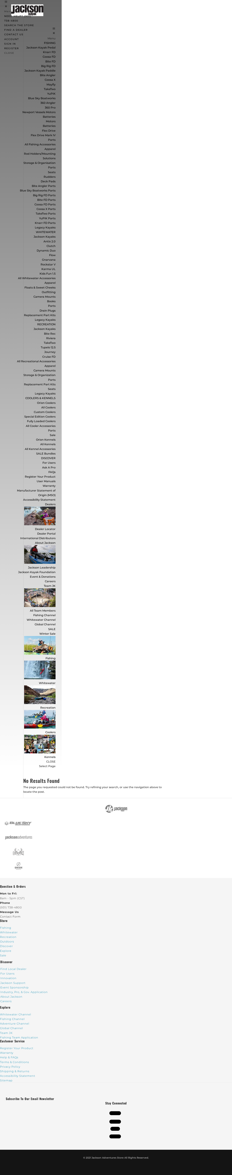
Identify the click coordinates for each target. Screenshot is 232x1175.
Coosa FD (49, 56)
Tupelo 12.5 (48, 347)
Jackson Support (12, 983)
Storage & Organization (39, 375)
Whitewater (47, 683)
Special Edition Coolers (40, 416)
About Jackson (45, 542)
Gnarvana (49, 259)
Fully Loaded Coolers (41, 421)
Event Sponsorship (14, 987)
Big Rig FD (48, 66)
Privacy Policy (10, 1066)
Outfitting (49, 292)
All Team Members (43, 610)
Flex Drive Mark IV (43, 135)
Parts (52, 139)
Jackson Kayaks (45, 236)
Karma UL (48, 269)
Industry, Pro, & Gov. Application (24, 992)
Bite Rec (50, 333)
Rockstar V (48, 264)
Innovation (8, 978)
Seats (52, 172)
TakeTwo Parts (46, 213)
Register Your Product (40, 476)
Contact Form (10, 916)
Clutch (51, 246)
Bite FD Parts (46, 199)
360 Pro (50, 107)
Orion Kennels (46, 439)
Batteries (49, 126)
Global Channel (45, 624)
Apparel (50, 149)
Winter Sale (47, 633)
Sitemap (6, 1080)
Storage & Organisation (39, 163)
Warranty (49, 485)
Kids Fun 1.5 (48, 273)
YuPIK (51, 93)
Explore (5, 950)
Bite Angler (48, 75)
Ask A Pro (49, 467)
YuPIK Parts (47, 218)
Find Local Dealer (13, 969)
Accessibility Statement (39, 499)
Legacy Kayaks (45, 227)
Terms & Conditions (14, 1062)
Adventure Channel (14, 1023)
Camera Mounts (44, 296)
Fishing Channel (44, 615)
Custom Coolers (45, 412)
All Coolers (48, 407)
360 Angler (48, 102)
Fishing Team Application (19, 1037)
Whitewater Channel (41, 619)
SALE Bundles (46, 453)
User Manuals (46, 481)
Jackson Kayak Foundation (37, 572)
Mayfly (51, 84)
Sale (53, 435)
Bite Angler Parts (44, 186)
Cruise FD (49, 356)
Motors (51, 121)
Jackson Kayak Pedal (41, 47)
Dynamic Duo (46, 250)
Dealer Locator (45, 529)
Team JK (50, 586)
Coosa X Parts (46, 209)
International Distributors (38, 538)
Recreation (48, 707)
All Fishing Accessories (40, 144)
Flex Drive (49, 130)
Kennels (50, 757)
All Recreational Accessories (36, 361)
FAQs (52, 472)
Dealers (50, 504)
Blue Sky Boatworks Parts (38, 190)
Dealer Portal (46, 533)
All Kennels (48, 444)
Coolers (50, 732)
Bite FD (50, 61)
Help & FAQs (9, 1057)
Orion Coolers (46, 402)
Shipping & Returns (14, 1071)
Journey (50, 352)
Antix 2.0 (49, 241)
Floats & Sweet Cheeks (40, 287)
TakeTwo (50, 89)
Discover (6, 946)
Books (51, 301)
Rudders (50, 176)
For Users (49, 462)
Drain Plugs (48, 310)
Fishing (51, 658)
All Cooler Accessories (41, 426)
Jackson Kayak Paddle (40, 70)
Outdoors (7, 941)
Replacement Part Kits (40, 315)
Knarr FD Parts (45, 223)
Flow (52, 255)
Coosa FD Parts (45, 204)
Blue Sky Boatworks (42, 98)
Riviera (51, 338)
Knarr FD (49, 52)
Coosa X (50, 79)
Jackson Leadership (42, 567)
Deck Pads (48, 181)
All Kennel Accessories (40, 449)
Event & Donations (43, 576)
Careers (50, 581)
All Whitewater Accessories (37, 278)
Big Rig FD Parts (44, 195)
